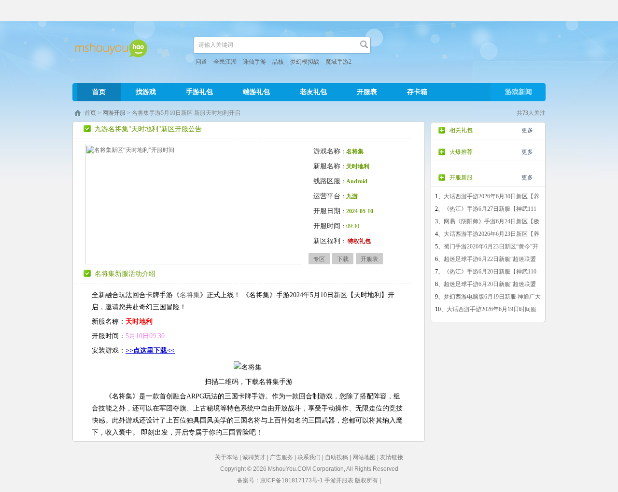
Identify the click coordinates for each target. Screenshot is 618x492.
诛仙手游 (254, 61)
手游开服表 (338, 480)
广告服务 (281, 457)
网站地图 (364, 457)
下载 (343, 259)
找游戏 (146, 92)
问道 (201, 61)
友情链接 (391, 457)
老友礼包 (313, 92)
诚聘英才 (254, 457)
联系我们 (309, 457)
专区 (319, 259)
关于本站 (226, 457)
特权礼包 (359, 241)
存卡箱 (417, 92)
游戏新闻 (518, 92)
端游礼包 (256, 92)
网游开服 (114, 112)
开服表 (367, 92)
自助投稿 (336, 457)
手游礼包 (199, 92)
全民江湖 (225, 61)
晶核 (278, 61)
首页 (99, 92)
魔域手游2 (338, 61)
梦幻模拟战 (304, 61)
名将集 (190, 295)
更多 (527, 130)
